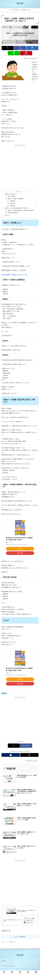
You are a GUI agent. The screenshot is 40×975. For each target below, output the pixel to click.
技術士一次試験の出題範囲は (16, 198)
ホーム (4, 961)
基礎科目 (12, 201)
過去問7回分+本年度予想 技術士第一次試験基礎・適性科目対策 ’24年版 (19, 539)
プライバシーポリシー (8, 966)
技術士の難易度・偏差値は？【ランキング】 (14, 274)
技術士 (5, 693)
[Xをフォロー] (29, 755)
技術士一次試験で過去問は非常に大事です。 (17, 208)
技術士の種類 (11, 196)
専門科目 (12, 205)
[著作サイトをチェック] (10, 755)
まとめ (7, 215)
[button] (36, 511)
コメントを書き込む (20, 936)
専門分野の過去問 (13, 213)
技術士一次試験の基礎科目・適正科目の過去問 (20, 210)
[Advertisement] (20, 166)
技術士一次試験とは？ (11, 194)
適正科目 (12, 203)
